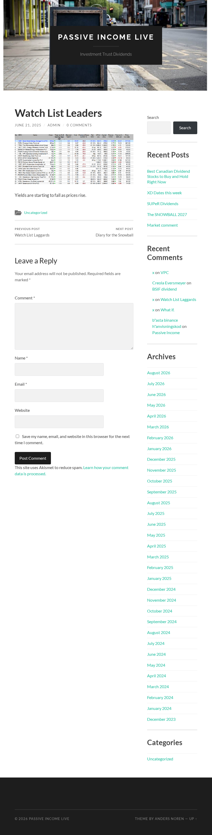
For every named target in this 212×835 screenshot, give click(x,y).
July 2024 (155, 643)
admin (54, 125)
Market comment (162, 224)
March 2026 (158, 426)
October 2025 (159, 480)
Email (21, 383)
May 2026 (156, 404)
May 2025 (156, 534)
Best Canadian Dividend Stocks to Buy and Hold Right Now (168, 176)
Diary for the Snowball (114, 232)
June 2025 (156, 524)
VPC (165, 272)
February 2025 (160, 567)
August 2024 (158, 632)
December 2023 (161, 719)
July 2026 (155, 383)
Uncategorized (35, 213)
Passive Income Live (106, 37)
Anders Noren (169, 819)
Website (22, 410)
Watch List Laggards (32, 232)
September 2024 (162, 621)
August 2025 (158, 502)
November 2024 (161, 600)
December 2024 (161, 589)
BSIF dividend (164, 288)
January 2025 (159, 578)
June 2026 (156, 394)
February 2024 (160, 697)
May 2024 (156, 665)
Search (153, 117)
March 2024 (158, 686)
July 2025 (155, 513)
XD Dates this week (164, 192)
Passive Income (166, 332)
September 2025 (162, 491)
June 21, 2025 (28, 125)
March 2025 (158, 556)
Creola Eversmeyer (169, 282)
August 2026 (158, 372)
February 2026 (160, 437)
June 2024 (156, 654)
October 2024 (159, 610)
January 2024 (159, 708)
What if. (167, 309)
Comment (25, 297)
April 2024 (156, 675)
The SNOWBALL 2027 (167, 214)
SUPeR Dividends (162, 203)
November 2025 (161, 469)
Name (21, 357)
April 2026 (156, 415)
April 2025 (156, 545)
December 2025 (161, 459)
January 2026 (159, 448)
